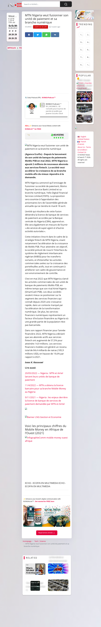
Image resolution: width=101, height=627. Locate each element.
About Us (81, 147)
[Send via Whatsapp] (46, 34)
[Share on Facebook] (29, 34)
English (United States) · (84, 137)
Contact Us (82, 152)
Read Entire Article (45, 532)
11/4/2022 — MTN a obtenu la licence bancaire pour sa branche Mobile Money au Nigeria (45, 388)
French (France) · (82, 142)
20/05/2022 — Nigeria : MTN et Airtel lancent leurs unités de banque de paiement (44, 376)
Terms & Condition (84, 148)
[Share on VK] (55, 34)
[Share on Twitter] (38, 34)
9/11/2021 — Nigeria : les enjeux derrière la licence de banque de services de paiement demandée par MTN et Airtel (46, 400)
